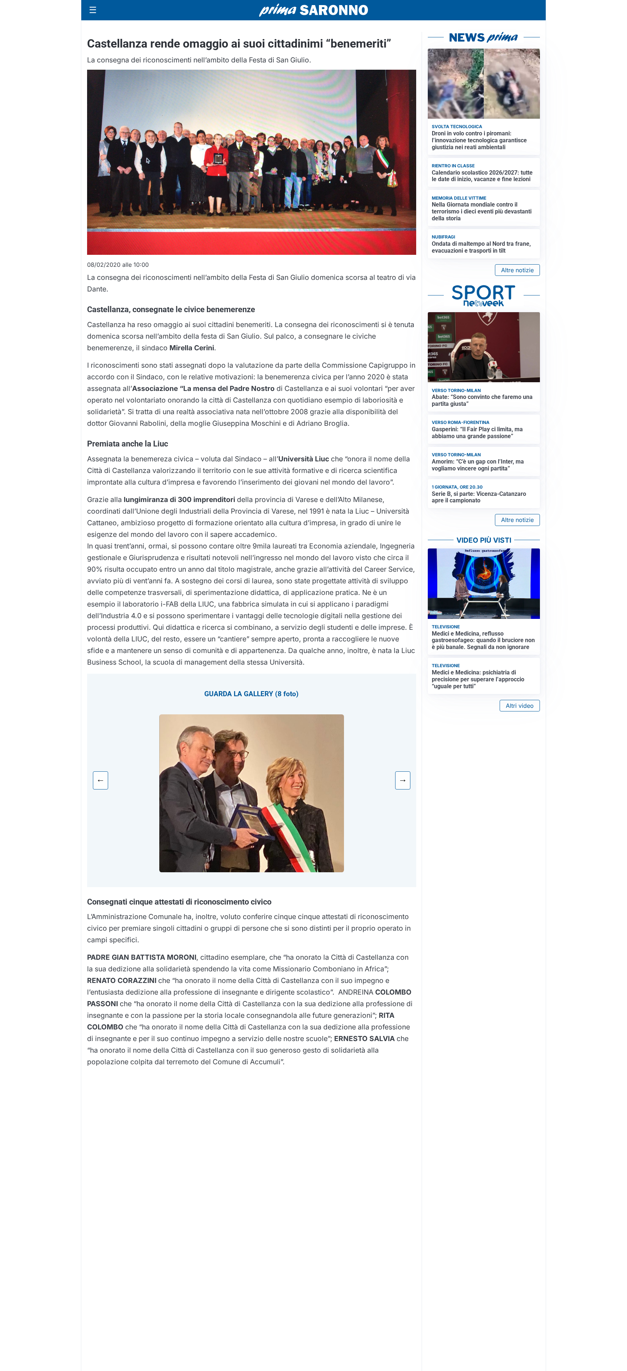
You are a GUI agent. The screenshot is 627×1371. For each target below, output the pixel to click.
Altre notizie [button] (517, 270)
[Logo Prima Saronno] (313, 10)
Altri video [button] (520, 705)
